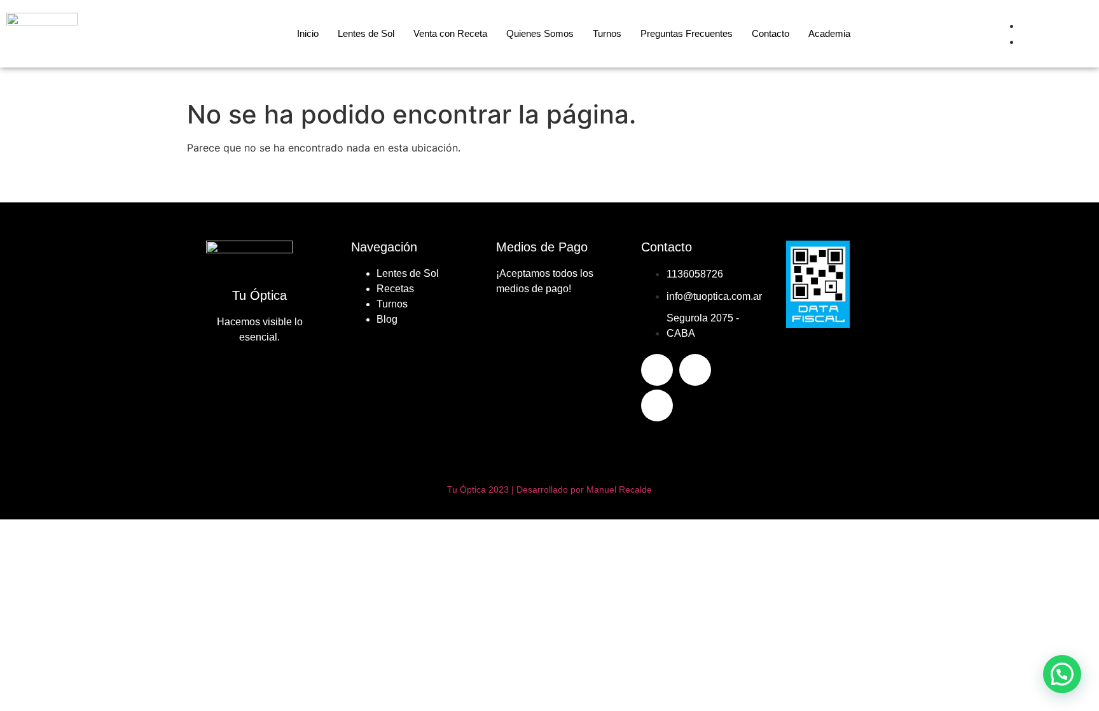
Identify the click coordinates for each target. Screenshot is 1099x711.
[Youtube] (657, 405)
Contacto (770, 33)
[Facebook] (657, 370)
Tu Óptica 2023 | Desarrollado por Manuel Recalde (549, 489)
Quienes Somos (540, 33)
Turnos (607, 33)
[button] (1062, 674)
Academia (829, 33)
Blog (387, 319)
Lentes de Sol (366, 33)
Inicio (308, 33)
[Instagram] (695, 370)
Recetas (395, 288)
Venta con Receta (450, 33)
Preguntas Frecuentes (686, 33)
